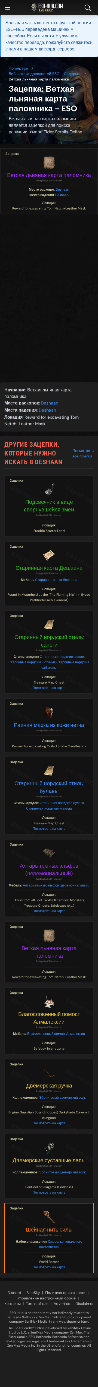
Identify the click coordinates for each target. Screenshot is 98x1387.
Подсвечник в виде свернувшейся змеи (49, 505)
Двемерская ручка (49, 1085)
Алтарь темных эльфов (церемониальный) (49, 869)
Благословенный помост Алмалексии (49, 1018)
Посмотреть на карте (49, 688)
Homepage (18, 68)
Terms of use (37, 1303)
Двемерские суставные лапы (49, 1160)
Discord (14, 1292)
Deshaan (62, 189)
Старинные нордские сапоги (62, 657)
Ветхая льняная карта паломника (49, 175)
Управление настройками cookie (46, 1298)
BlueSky (33, 1292)
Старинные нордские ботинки (31, 662)
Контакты (12, 1303)
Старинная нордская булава (62, 803)
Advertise (62, 1303)
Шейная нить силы (49, 1229)
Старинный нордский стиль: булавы (49, 787)
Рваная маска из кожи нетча (49, 725)
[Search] (89, 7)
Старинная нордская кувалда (49, 808)
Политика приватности (65, 1292)
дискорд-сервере (56, 49)
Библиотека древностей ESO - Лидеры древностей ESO (43, 73)
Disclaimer (84, 1303)
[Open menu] (7, 7)
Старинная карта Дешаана (49, 567)
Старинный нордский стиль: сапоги (49, 641)
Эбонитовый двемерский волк (62, 1097)
